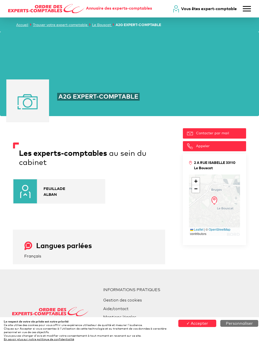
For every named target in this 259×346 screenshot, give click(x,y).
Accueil (22, 25)
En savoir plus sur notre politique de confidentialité (39, 339)
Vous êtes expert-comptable (209, 8)
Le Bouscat (102, 25)
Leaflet (198, 229)
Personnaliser (239, 323)
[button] (214, 200)
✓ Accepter (197, 323)
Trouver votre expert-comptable (61, 25)
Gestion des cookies (122, 300)
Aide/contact (115, 308)
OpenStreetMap (219, 229)
